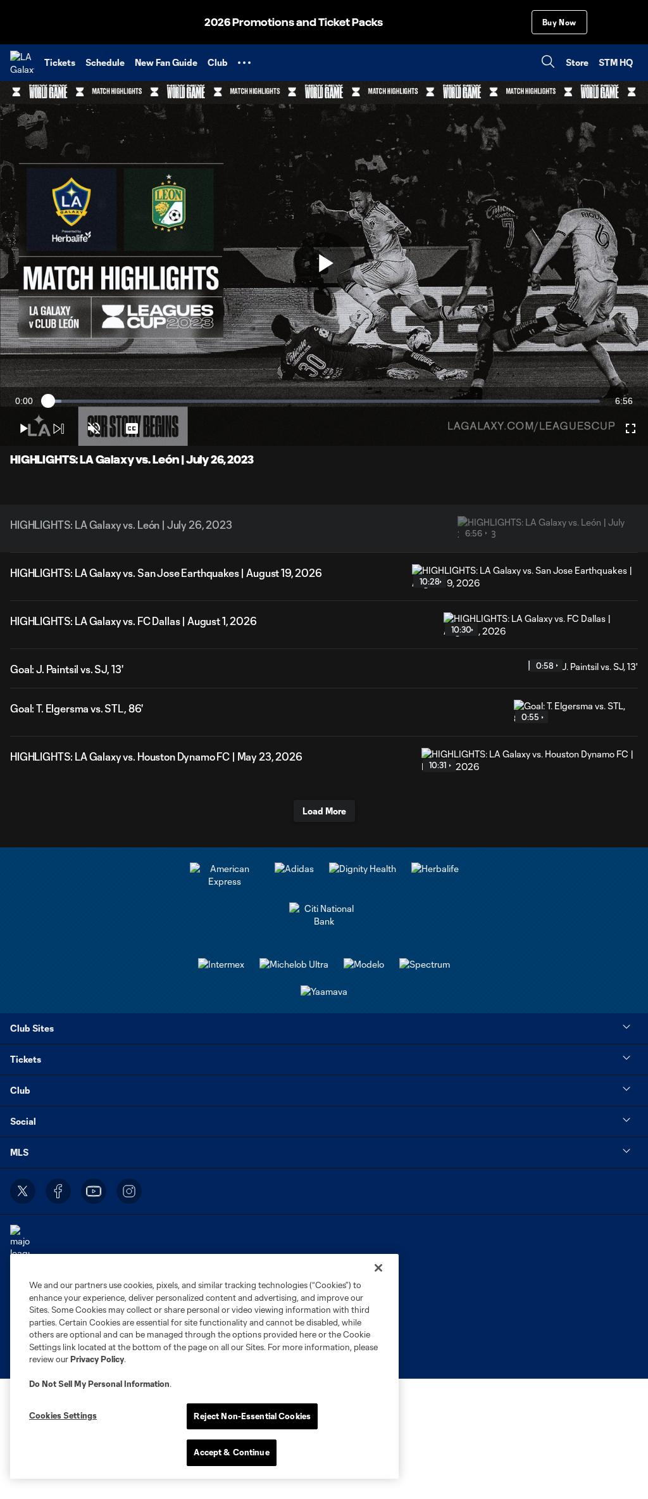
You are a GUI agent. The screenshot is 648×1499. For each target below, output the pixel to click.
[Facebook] (58, 1191)
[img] (58, 428)
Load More (324, 811)
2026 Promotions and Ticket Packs (293, 22)
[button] (244, 62)
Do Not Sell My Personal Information (99, 1384)
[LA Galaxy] (22, 63)
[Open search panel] (548, 63)
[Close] (378, 1268)
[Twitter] (22, 1191)
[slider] (324, 401)
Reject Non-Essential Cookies (252, 1416)
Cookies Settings (63, 1415)
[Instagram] (129, 1191)
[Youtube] (93, 1191)
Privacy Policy (97, 1359)
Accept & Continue (231, 1452)
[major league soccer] (20, 1248)
